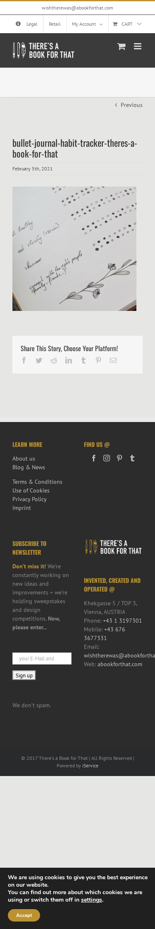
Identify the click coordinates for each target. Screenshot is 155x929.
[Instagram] (106, 458)
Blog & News (28, 467)
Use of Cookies (31, 490)
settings (91, 900)
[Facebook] (94, 458)
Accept (24, 915)
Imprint (21, 508)
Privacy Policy (29, 499)
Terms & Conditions (37, 481)
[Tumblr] (132, 458)
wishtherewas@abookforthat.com (77, 8)
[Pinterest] (119, 458)
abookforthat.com (120, 664)
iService (90, 765)
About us (23, 458)
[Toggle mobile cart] (121, 46)
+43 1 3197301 (122, 620)
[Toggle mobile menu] (138, 46)
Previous (132, 105)
